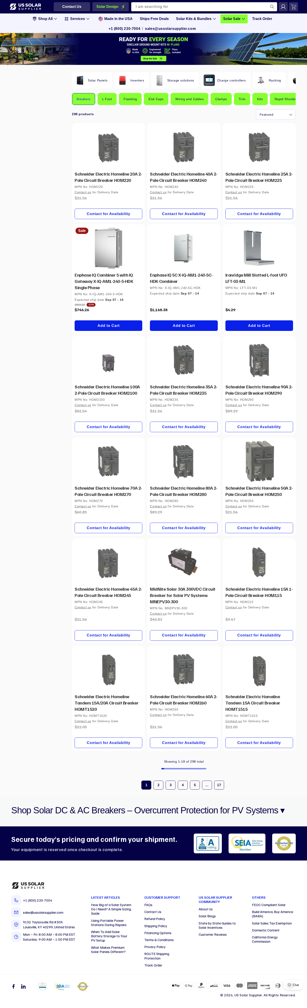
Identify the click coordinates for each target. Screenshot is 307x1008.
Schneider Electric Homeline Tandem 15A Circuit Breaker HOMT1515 (252, 702)
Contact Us (152, 911)
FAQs (148, 904)
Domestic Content (266, 930)
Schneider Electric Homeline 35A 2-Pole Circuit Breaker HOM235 (183, 390)
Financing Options (157, 933)
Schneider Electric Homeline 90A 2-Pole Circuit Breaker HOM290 (259, 390)
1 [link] (146, 785)
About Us (206, 909)
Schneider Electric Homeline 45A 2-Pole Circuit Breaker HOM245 (108, 592)
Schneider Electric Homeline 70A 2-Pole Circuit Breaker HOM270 (108, 491)
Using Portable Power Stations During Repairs (109, 922)
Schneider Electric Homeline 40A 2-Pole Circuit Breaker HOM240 (183, 177)
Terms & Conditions (159, 940)
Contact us (83, 192)
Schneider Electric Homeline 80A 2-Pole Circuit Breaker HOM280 (183, 491)
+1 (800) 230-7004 (124, 29)
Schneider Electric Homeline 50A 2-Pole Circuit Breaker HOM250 (259, 491)
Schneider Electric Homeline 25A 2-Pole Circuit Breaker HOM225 (259, 177)
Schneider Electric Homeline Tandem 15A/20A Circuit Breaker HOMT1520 (107, 702)
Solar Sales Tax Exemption (272, 923)
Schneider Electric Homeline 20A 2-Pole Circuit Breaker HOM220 (108, 177)
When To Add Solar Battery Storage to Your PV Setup (109, 935)
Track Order (153, 965)
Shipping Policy (155, 926)
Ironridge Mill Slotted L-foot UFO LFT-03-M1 (256, 278)
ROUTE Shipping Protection (156, 955)
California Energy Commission (265, 939)
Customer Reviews (213, 934)
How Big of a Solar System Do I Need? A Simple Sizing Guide (111, 909)
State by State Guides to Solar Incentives (217, 925)
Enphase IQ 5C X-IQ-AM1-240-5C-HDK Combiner (181, 278)
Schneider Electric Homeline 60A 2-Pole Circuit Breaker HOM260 (183, 699)
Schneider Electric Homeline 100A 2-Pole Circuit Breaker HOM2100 (107, 390)
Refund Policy (154, 918)
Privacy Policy (155, 946)
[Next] (286, 79)
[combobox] (204, 6)
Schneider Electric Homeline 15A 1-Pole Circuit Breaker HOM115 (259, 592)
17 (219, 785)
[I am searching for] (272, 6)
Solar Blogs (207, 916)
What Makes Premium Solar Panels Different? (108, 949)
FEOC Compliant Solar (269, 904)
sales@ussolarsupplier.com (170, 29)
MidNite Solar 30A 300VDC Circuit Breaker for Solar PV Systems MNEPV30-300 (183, 595)
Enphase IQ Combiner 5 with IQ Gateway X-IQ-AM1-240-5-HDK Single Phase (104, 281)
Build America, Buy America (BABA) (272, 913)
